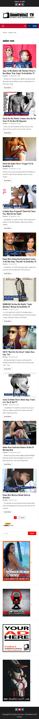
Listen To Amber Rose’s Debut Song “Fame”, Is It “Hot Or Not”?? (19, 385)
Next (22, 517)
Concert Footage (20, 251)
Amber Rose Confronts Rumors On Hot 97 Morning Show (19, 433)
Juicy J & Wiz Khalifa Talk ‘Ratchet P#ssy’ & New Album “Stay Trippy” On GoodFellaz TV (19, 56)
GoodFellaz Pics (20, 63)
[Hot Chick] (17, 562)
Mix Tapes (8, 296)
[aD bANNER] (17, 639)
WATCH (35, 26)
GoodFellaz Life (9, 63)
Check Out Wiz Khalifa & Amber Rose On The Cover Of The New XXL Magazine (19, 104)
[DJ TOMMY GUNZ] (19, 4)
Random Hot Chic (25, 440)
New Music (30, 251)
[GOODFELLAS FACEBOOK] (22, 4)
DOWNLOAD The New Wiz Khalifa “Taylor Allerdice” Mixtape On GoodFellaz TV (19, 290)
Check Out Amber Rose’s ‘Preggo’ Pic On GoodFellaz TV (19, 149)
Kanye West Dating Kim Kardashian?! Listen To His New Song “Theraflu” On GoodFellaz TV (19, 244)
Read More (8, 87)
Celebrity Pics (9, 113)
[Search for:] (15, 533)
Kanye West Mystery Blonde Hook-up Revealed (19, 480)
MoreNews (29, 714)
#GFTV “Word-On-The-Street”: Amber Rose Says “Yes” (19, 337)
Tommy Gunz (8, 65)
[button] (3, 26)
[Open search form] (25, 26)
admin (6, 76)
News (29, 63)
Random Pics (24, 487)
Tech (6, 442)
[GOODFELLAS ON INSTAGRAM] (16, 4)
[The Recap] (17, 603)
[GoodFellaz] (17, 681)
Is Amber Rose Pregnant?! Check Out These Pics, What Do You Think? (19, 197)
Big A (6, 347)
